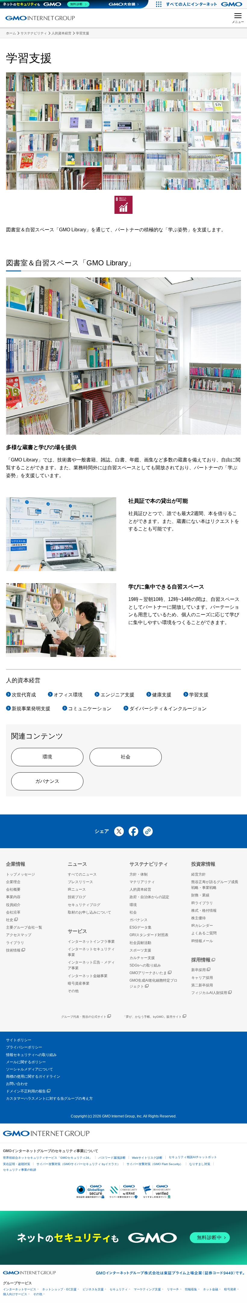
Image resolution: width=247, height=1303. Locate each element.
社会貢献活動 (140, 943)
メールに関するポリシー (26, 1062)
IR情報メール (202, 941)
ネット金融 (210, 1289)
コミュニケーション (89, 708)
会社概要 (13, 889)
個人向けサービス (15, 1294)
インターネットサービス (19, 1289)
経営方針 (198, 874)
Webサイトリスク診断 (147, 1157)
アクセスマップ (18, 935)
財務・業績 (200, 895)
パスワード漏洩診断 (112, 1157)
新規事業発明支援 (31, 708)
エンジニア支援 (117, 694)
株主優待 (198, 918)
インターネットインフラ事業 (91, 941)
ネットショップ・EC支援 (59, 1289)
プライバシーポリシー (24, 1047)
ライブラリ (15, 943)
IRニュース (77, 889)
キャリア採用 (202, 978)
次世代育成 (24, 694)
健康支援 (161, 694)
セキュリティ (119, 1289)
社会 (125, 756)
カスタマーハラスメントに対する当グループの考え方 (49, 1098)
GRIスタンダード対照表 (149, 935)
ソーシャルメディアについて (29, 1069)
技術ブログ (77, 897)
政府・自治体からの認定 (149, 897)
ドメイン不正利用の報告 (26, 1091)
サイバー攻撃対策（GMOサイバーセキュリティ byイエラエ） (78, 1164)
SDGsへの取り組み (145, 965)
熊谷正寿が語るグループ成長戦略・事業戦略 (214, 885)
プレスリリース (80, 882)
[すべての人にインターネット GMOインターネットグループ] (205, 4)
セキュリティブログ (84, 905)
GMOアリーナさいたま (148, 973)
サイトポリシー (18, 1040)
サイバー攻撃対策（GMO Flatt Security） (155, 1164)
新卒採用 (198, 970)
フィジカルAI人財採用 (209, 993)
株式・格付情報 (204, 910)
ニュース (77, 864)
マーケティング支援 (147, 1289)
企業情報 (15, 864)
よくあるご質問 (204, 933)
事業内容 (13, 897)
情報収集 (191, 1289)
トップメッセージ (20, 874)
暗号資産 (230, 1289)
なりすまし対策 (199, 1164)
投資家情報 (203, 864)
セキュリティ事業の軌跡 (19, 1169)
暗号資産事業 (78, 983)
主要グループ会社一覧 (24, 927)
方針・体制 (139, 874)
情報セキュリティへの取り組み (31, 1055)
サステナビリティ (33, 33)
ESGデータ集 (141, 927)
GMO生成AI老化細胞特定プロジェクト (153, 983)
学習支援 (82, 33)
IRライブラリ (202, 903)
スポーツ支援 (140, 950)
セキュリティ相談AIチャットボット (193, 1157)
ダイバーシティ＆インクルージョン (168, 708)
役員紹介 (13, 905)
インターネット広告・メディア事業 (91, 965)
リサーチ (173, 1289)
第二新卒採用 (202, 985)
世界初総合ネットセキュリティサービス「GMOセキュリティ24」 (47, 1157)
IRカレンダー (202, 925)
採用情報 (201, 959)
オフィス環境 (68, 694)
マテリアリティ (142, 882)
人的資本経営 (61, 33)
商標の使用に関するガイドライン (33, 1076)
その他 (73, 991)
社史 (9, 920)
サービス (77, 931)
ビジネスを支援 (93, 1289)
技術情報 (13, 950)
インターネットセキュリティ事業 (91, 952)
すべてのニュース (82, 874)
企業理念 (13, 882)
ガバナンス (47, 781)
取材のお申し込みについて (89, 912)
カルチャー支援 (142, 958)
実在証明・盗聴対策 (16, 1164)
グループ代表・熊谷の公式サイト (83, 1016)
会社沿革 (13, 912)
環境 (47, 756)
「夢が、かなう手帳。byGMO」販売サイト (152, 1016)
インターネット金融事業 (88, 976)
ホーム (11, 33)
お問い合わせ (17, 1084)
